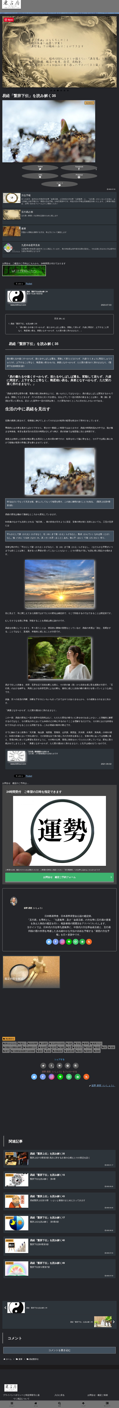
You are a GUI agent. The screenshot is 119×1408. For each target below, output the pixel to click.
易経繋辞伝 (10, 1038)
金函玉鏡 (70, 1051)
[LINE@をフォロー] (69, 942)
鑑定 (80, 1051)
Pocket (29, 283)
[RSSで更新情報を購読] (89, 942)
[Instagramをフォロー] (62, 942)
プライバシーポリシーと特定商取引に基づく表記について (21, 1396)
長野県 (89, 1051)
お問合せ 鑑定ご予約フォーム (59, 877)
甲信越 (89, 1047)
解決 (40, 1051)
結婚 (112, 1047)
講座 (49, 1051)
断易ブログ (97, 1043)
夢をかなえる (10, 1043)
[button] (76, 1066)
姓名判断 (33, 1043)
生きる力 (78, 1047)
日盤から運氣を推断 (13, 1047)
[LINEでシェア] (59, 1066)
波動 (62, 1047)
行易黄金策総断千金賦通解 (23, 1051)
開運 (98, 1051)
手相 (78, 1043)
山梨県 (44, 1043)
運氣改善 (58, 1051)
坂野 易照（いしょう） (33, 908)
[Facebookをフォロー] (55, 942)
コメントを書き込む (59, 1350)
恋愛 (70, 1043)
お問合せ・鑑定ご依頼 (98, 1394)
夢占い (23, 1043)
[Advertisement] (59, 1012)
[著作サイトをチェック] (49, 942)
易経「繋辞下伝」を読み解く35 (24, 323)
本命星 (43, 1047)
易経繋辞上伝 (31, 1047)
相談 (98, 1047)
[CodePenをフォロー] (76, 942)
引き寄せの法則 (58, 1043)
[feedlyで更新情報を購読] (82, 942)
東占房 (53, 1047)
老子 (7, 1051)
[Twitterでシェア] (43, 1066)
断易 (86, 1043)
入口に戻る (59, 1394)
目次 (56, 318)
